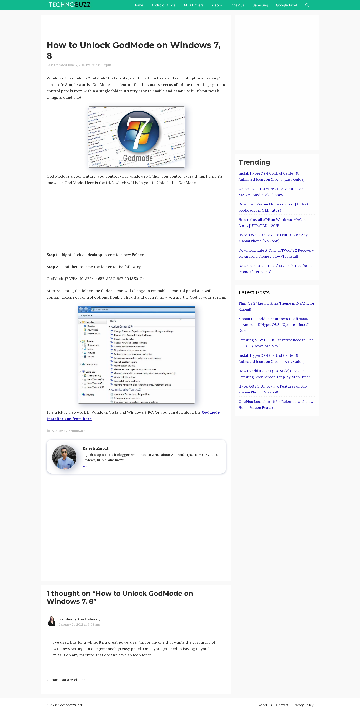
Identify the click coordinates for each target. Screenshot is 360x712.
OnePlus (238, 5)
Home (138, 5)
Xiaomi (217, 5)
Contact (282, 705)
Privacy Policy (302, 705)
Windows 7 (59, 431)
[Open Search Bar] (307, 5)
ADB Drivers (194, 5)
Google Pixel (286, 5)
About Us (265, 705)
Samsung (260, 5)
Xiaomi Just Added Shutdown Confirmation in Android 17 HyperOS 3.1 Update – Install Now (275, 324)
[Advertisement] (122, 28)
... (84, 464)
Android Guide (163, 5)
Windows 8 (77, 431)
